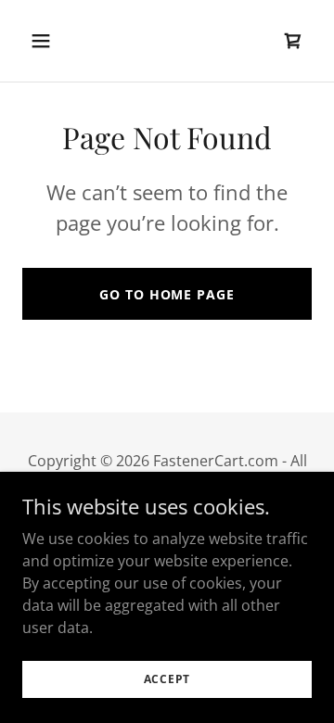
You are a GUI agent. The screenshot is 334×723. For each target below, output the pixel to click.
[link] (293, 40)
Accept (167, 679)
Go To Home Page (166, 294)
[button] (55, 40)
